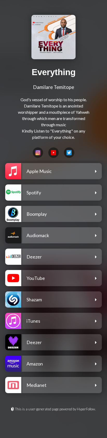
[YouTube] (53, 152)
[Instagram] (38, 152)
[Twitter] (69, 152)
